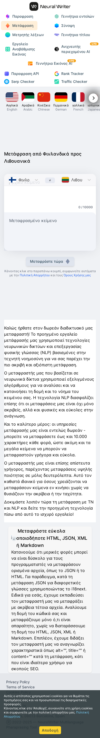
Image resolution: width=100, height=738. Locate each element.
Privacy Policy (18, 682)
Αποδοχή (50, 730)
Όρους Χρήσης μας (77, 275)
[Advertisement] (50, 132)
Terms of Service (20, 687)
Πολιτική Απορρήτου (35, 275)
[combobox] (9, 180)
